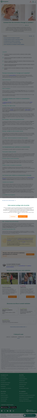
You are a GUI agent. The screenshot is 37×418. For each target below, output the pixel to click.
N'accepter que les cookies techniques (8, 200)
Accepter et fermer (22, 216)
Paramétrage (13, 216)
